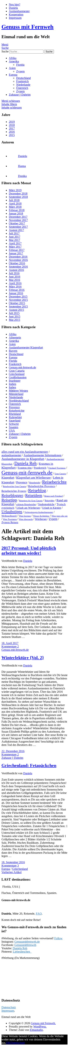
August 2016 (16, 270)
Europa (13, 74)
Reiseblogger (12, 495)
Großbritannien (17, 377)
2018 (12, 125)
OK (8, 1042)
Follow (58, 938)
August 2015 (16, 309)
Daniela (13, 7)
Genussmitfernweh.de (27, 941)
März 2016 (15, 286)
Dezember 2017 (18, 216)
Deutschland (23, 78)
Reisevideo (49, 500)
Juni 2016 (14, 276)
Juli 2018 (14, 200)
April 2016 (15, 283)
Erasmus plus (25, 467)
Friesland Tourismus (57, 468)
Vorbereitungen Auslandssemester (38, 512)
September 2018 (18, 196)
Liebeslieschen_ (22, 951)
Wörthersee (41, 519)
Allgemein (15, 337)
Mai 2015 (14, 319)
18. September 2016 (13, 862)
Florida (20, 64)
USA (12, 430)
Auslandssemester (19, 11)
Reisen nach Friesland (53, 496)
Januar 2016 (16, 293)
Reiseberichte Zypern (13, 490)
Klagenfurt (7, 477)
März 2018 (15, 206)
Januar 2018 (16, 213)
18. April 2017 (9, 643)
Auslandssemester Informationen (42, 455)
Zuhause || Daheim (20, 94)
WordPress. (40, 1026)
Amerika (14, 61)
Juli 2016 (14, 273)
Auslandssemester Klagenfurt (26, 347)
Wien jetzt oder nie (60, 516)
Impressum (15, 17)
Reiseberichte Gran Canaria (14, 486)
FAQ (39, 913)
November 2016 (18, 260)
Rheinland (15, 413)
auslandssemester (11, 455)
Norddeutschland (19, 400)
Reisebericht (34, 482)
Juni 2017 (14, 236)
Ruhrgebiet (15, 417)
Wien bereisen (25, 516)
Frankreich (22, 81)
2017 (12, 128)
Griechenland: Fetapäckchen (28, 765)
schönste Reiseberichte (26, 504)
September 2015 (18, 306)
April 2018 (15, 203)
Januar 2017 (16, 253)
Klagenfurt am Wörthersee (33, 477)
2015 (12, 135)
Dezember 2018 (18, 193)
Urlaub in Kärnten (51, 507)
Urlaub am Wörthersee (28, 507)
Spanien (13, 427)
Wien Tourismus (10, 519)
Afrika (12, 58)
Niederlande (23, 84)
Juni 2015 (14, 316)
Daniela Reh (25, 463)
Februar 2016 (16, 289)
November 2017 (18, 220)
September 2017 (18, 226)
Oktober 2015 (17, 303)
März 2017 (15, 246)
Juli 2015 (14, 313)
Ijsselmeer (14, 380)
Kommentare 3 (10, 865)
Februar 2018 (16, 210)
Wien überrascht (26, 519)
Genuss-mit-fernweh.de (22, 367)
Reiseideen (33, 495)
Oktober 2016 (17, 263)
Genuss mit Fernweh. (43, 1023)
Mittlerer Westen (18, 390)
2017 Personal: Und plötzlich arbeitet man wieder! (28, 550)
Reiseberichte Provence (41, 486)
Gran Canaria (16, 370)
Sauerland (14, 420)
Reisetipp (9, 500)
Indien (12, 384)
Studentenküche (46, 504)
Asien (12, 68)
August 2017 (16, 230)
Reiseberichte (16, 410)
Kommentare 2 (10, 646)
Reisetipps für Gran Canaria (31, 500)
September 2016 (18, 266)
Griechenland (16, 374)
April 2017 (15, 243)
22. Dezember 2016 (12, 751)
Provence (14, 407)
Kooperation (16, 14)
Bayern (13, 350)
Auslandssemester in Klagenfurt (22, 459)
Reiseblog (37, 490)
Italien (12, 387)
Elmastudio (36, 1029)
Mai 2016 (14, 279)
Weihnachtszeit (9, 515)
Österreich (22, 88)
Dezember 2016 (18, 256)
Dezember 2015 (18, 296)
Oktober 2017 (17, 223)
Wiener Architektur (41, 516)
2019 (12, 121)
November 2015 (18, 299)
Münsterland (16, 394)
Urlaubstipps (11, 511)
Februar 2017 (16, 250)
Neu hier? (14, 4)
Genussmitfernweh (25, 945)
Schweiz (14, 423)
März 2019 (15, 190)
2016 (12, 131)
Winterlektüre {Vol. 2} (22, 657)
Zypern (20, 71)
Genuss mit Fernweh (27, 26)
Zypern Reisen (9, 522)
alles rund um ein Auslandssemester (24, 452)
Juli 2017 (14, 233)
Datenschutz (8, 1007)
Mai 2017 (14, 240)
